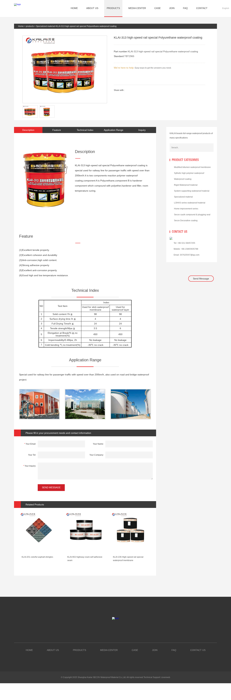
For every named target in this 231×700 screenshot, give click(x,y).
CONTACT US (197, 650)
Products (79, 650)
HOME (74, 8)
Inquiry (142, 130)
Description (28, 130)
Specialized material (45, 26)
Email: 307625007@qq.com (186, 255)
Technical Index (85, 130)
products (30, 26)
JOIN (172, 8)
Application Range (113, 130)
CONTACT (201, 8)
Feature (56, 130)
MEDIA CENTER (137, 8)
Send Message (201, 278)
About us (53, 650)
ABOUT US (92, 8)
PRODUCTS (113, 8)
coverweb (165, 677)
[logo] (17, 4)
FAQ (185, 8)
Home (21, 26)
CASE (157, 8)
